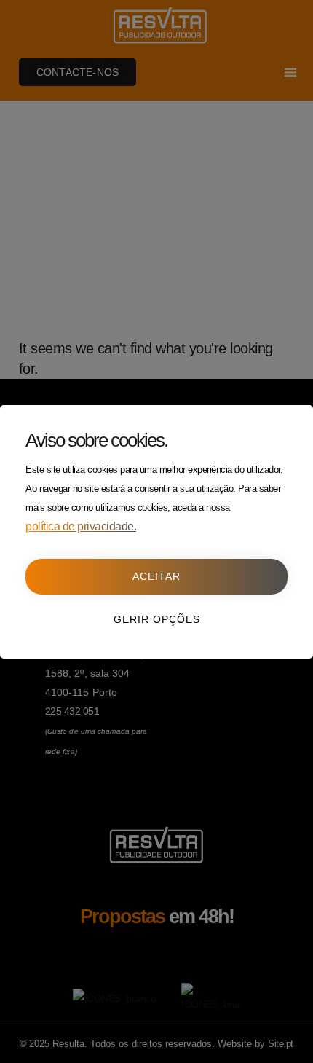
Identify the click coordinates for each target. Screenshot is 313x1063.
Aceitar (156, 576)
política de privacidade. (80, 526)
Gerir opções (157, 619)
